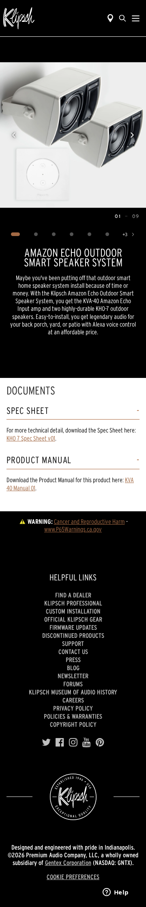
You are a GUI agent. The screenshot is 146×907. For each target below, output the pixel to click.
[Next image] (132, 135)
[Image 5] (90, 234)
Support (73, 643)
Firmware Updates (73, 627)
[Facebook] (60, 742)
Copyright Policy (73, 724)
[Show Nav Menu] (136, 18)
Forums (73, 684)
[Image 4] (72, 234)
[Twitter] (46, 742)
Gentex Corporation (68, 862)
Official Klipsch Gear (73, 619)
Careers (73, 700)
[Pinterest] (100, 742)
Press (73, 659)
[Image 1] (15, 234)
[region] (73, 135)
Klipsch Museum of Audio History (73, 692)
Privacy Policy (73, 708)
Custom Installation (73, 611)
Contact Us (73, 651)
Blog (73, 667)
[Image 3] (54, 234)
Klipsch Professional (73, 603)
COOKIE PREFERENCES (73, 876)
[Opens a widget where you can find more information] (115, 893)
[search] (122, 18)
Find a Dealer (73, 595)
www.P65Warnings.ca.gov (73, 529)
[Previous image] (14, 135)
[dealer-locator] (110, 18)
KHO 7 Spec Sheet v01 (30, 438)
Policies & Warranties (73, 716)
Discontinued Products (73, 635)
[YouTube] (86, 742)
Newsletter (73, 675)
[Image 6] (107, 234)
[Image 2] (36, 234)
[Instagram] (73, 742)
